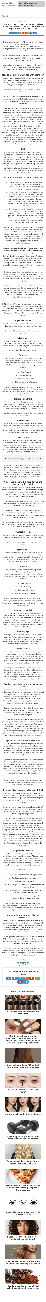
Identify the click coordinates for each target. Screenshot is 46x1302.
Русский (5, 16)
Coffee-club (7, 3)
